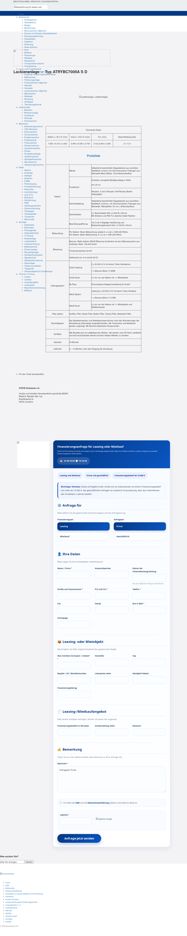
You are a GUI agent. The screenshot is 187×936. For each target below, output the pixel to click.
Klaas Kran (29, 189)
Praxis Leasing (30, 249)
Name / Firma (64, 568)
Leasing (27, 279)
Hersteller (99, 655)
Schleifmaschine (31, 156)
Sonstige (22, 222)
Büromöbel (29, 227)
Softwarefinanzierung (33, 260)
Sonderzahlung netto (105, 725)
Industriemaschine (32, 148)
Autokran (28, 178)
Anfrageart (119, 519)
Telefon (137, 589)
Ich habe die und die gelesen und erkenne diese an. (100, 802)
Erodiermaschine (31, 137)
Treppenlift (29, 268)
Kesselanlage (30, 238)
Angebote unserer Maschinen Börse (40, 74)
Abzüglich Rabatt (141, 673)
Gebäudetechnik (31, 233)
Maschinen (23, 123)
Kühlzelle (28, 118)
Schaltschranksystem (33, 254)
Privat (119, 526)
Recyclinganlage (31, 252)
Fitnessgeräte (30, 230)
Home (21, 14)
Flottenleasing (30, 183)
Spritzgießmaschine (32, 159)
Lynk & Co (28, 194)
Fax (59, 603)
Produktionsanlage (32, 153)
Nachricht (62, 763)
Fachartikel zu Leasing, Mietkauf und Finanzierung (24, 894)
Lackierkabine (30, 241)
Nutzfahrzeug (30, 200)
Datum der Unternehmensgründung (144, 570)
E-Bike (27, 181)
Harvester (28, 88)
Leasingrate (29, 285)
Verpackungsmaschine (34, 164)
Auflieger (28, 175)
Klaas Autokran (31, 47)
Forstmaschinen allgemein (35, 82)
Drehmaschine (30, 131)
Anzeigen (9, 919)
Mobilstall (28, 96)
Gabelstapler (29, 38)
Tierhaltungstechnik (32, 104)
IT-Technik (28, 235)
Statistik (8, 913)
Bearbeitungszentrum (33, 126)
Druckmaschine (31, 134)
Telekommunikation (32, 265)
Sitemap (8, 910)
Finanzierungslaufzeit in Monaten (73, 725)
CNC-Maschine (31, 129)
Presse (27, 151)
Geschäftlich (122, 536)
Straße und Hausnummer (70, 589)
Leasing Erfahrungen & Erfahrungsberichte (21, 902)
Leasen (27, 276)
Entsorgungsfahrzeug (33, 36)
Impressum (9, 896)
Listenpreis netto (103, 673)
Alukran (27, 170)
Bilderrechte (10, 888)
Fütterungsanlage (32, 79)
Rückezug (28, 99)
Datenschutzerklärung (98, 802)
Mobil (21, 167)
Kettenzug (28, 44)
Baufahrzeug (29, 28)
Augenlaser (29, 224)
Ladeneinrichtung (31, 244)
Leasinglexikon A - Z (13, 905)
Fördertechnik (30, 140)
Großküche (29, 115)
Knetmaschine (30, 120)
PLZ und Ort (101, 589)
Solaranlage (29, 263)
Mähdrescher (30, 93)
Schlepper (28, 101)
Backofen (28, 110)
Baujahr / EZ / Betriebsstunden (71, 673)
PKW (26, 203)
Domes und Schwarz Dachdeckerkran (40, 33)
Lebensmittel (24, 107)
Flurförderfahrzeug (32, 186)
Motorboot (28, 197)
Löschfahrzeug (30, 192)
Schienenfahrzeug (32, 208)
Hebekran (28, 41)
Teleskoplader (30, 213)
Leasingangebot (31, 282)
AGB (77, 802)
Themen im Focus (27, 274)
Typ (134, 655)
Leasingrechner (11, 907)
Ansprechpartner (103, 568)
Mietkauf (28, 290)
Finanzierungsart (65, 519)
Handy (98, 603)
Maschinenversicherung (34, 287)
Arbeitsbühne (30, 22)
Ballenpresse (30, 77)
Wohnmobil (29, 219)
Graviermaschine (31, 145)
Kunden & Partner (12, 899)
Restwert (137, 725)
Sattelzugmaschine (32, 205)
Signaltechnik (30, 257)
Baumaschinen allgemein (35, 30)
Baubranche (24, 17)
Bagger (27, 25)
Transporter (29, 216)
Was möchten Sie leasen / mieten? (73, 657)
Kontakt (8, 921)
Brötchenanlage (31, 112)
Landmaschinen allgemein (35, 90)
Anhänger (28, 172)
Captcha (64, 814)
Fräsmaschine (30, 142)
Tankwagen (29, 211)
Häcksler (28, 85)
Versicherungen (11, 916)
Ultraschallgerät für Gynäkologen (38, 271)
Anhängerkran (30, 19)
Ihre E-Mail (138, 603)
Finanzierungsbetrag (67, 688)
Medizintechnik (30, 246)
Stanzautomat (30, 162)
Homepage (62, 618)
